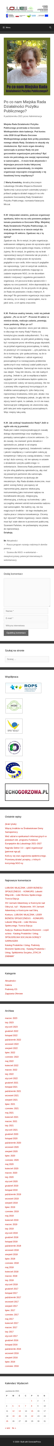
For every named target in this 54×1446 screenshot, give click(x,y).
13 (20, 1411)
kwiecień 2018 (11, 1271)
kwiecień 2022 (11, 1065)
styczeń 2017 (11, 1336)
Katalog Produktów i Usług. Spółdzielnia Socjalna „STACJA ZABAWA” (25, 952)
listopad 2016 (11, 1344)
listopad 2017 (11, 1293)
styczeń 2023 (11, 1027)
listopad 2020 (11, 1138)
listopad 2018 (11, 1241)
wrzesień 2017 (12, 1302)
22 (32, 1416)
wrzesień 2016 (12, 1353)
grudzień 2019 (11, 1186)
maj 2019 (9, 1216)
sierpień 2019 (11, 1203)
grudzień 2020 (11, 1134)
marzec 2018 (11, 1276)
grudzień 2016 (11, 1340)
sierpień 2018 (11, 1254)
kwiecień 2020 (11, 1168)
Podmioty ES (11, 989)
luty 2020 (9, 1177)
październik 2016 (13, 1349)
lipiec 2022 (10, 1052)
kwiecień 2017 (11, 1323)
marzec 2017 (11, 1327)
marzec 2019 (11, 1224)
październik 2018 (13, 1246)
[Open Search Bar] (50, 27)
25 (7, 1421)
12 (13, 1411)
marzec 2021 (11, 1121)
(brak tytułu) (10, 824)
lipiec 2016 (10, 1362)
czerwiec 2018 (12, 1263)
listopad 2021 (11, 1087)
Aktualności (12, 540)
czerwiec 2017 (12, 1314)
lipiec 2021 (10, 1104)
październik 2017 (13, 1297)
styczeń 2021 (11, 1130)
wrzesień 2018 (12, 1250)
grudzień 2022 (11, 1031)
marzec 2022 (11, 1070)
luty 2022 (9, 1074)
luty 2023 (9, 1022)
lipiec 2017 (10, 1310)
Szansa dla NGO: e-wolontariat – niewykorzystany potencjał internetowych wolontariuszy (23, 556)
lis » (14, 1428)
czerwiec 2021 (12, 1108)
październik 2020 (13, 1143)
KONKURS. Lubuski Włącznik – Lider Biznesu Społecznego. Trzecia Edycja (23, 895)
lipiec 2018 (10, 1259)
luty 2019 (9, 1229)
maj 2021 (9, 1113)
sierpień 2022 (11, 1048)
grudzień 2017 (11, 1289)
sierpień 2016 (11, 1357)
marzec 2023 (11, 1018)
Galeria (8, 985)
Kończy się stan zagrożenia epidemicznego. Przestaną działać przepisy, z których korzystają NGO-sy (25, 859)
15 (32, 1411)
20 (20, 1416)
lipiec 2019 (10, 1207)
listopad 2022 (11, 1035)
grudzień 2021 (11, 1083)
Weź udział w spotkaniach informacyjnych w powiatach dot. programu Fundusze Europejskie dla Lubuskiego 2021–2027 (26, 840)
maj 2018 (9, 1267)
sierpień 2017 (11, 1306)
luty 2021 (9, 1125)
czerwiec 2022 (12, 1057)
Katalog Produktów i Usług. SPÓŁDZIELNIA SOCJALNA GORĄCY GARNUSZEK (23, 937)
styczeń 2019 (11, 1233)
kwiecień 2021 (11, 1117)
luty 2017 (9, 1332)
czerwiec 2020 (12, 1160)
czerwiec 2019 (12, 1211)
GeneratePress (34, 1442)
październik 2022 (13, 1040)
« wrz (7, 1428)
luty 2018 (9, 1280)
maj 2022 (9, 1061)
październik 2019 (13, 1194)
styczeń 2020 (11, 1181)
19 (13, 1416)
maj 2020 (9, 1164)
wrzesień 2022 (12, 1044)
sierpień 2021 (11, 1100)
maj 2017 (9, 1319)
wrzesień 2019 (12, 1198)
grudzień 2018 (11, 1237)
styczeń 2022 (11, 1078)
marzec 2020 (11, 1173)
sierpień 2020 (11, 1151)
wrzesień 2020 (12, 1147)
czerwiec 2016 (12, 1366)
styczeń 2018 (11, 1284)
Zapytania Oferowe (14, 993)
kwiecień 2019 (11, 1220)
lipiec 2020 (10, 1156)
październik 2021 (13, 1091)
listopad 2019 (11, 1190)
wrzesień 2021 (12, 1095)
